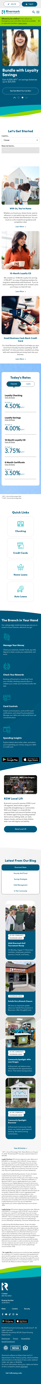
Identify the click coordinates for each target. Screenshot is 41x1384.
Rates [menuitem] (4, 1309)
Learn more (22, 23)
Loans (28, 384)
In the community (20, 891)
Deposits (14, 384)
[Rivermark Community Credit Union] (11, 12)
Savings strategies (20, 879)
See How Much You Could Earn (20, 91)
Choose (6, 140)
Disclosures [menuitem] (6, 1339)
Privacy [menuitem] (15, 1339)
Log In (31, 4)
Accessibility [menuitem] (25, 1339)
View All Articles (19, 1148)
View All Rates (10, 398)
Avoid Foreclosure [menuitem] (8, 1342)
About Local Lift (26, 829)
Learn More (20, 227)
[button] (26, 97)
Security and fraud (20, 873)
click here (24, 1367)
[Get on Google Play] (8, 1322)
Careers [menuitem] (15, 1309)
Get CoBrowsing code (14, 1373)
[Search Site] (33, 12)
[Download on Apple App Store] (22, 1322)
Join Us (13, 4)
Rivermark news (20, 867)
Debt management (20, 885)
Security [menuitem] (27, 1309)
